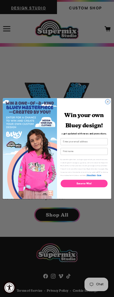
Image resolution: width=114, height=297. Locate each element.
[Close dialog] (107, 101)
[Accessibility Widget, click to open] (9, 287)
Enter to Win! (84, 183)
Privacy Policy (91, 175)
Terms (99, 175)
